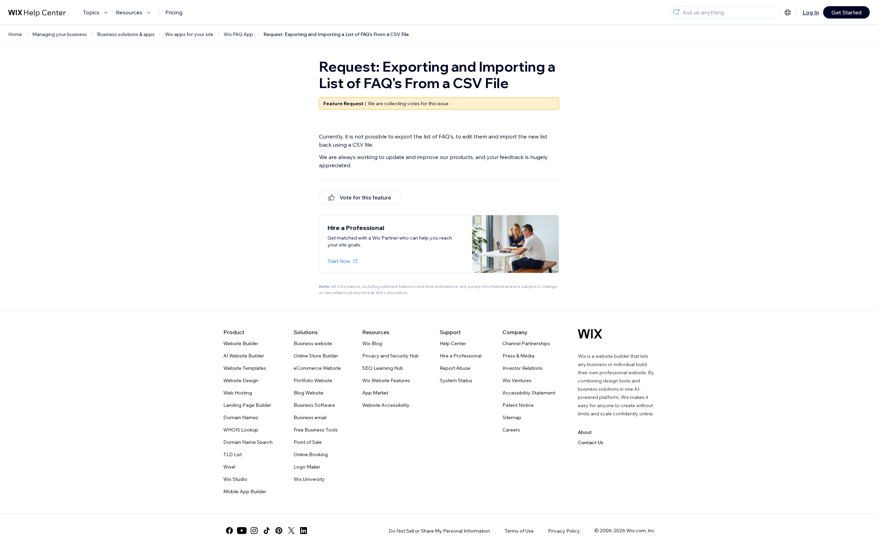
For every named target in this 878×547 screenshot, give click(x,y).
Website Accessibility (386, 405)
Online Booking (311, 454)
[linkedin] (303, 530)
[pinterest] (279, 530)
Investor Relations (522, 368)
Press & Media (518, 356)
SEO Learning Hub (382, 368)
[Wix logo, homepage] (590, 334)
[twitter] (291, 530)
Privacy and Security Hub (390, 356)
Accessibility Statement (528, 393)
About (585, 432)
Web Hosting (237, 393)
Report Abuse (455, 368)
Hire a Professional (461, 356)
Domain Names (240, 417)
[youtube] (242, 530)
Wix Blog (372, 343)
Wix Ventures (517, 380)
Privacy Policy (564, 531)
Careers (511, 430)
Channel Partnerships (526, 343)
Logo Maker (307, 467)
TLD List (232, 454)
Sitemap (511, 417)
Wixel (229, 467)
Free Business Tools (316, 430)
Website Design (240, 380)
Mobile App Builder (244, 491)
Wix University (309, 479)
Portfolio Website (313, 380)
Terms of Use (519, 531)
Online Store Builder (316, 356)
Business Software (314, 405)
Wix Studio (235, 479)
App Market (375, 393)
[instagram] (254, 530)
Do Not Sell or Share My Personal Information (439, 531)
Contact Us (590, 442)
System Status (456, 380)
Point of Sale (308, 442)
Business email (310, 417)
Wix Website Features (386, 380)
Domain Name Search (248, 442)
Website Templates (244, 368)
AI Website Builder (243, 356)
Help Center (453, 343)
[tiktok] (266, 530)
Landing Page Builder (247, 405)
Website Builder (240, 343)
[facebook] (229, 530)
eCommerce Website (317, 368)
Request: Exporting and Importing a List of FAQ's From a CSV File (336, 34)
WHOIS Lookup (240, 430)
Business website (313, 343)
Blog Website (308, 393)
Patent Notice (518, 405)
